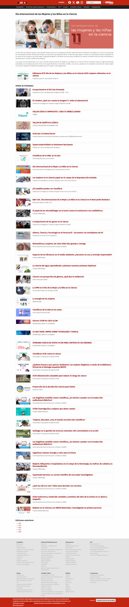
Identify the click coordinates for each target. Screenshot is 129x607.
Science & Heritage (46, 590)
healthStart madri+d (71, 553)
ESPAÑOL (61, 2)
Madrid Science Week (47, 580)
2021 (19, 529)
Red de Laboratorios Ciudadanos (50, 584)
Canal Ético (93, 582)
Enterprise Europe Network (24, 584)
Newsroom (20, 546)
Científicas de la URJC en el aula (46, 155)
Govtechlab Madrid (71, 562)
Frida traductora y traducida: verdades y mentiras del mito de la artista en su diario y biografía (70, 498)
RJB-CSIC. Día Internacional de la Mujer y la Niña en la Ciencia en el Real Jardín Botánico (71, 199)
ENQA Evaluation (45, 559)
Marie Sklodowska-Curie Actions (26, 579)
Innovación (20, 588)
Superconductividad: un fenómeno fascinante (53, 144)
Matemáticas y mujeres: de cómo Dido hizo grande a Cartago (59, 243)
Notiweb (68, 573)
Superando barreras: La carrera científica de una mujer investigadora (63, 475)
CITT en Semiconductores (97, 546)
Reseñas (68, 588)
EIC (17, 582)
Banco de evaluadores (47, 557)
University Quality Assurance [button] (35, 7)
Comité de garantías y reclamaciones (51, 553)
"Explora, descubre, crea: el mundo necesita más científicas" (59, 420)
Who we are (20, 544)
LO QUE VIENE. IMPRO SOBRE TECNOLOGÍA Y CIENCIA (55, 332)
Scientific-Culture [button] (75, 7)
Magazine (68, 590)
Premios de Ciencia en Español (25, 549)
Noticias (68, 577)
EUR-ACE (43, 566)
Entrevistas (69, 582)
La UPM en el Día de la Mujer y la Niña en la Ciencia (55, 288)
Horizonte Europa (21, 577)
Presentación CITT (95, 544)
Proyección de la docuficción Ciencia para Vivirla (54, 387)
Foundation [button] (19, 7)
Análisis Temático (46, 560)
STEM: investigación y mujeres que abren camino (54, 409)
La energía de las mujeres (44, 299)
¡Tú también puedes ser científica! (47, 188)
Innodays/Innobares (71, 564)
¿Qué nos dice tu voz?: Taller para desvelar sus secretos (57, 486)
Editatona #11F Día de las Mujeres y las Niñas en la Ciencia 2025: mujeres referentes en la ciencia (72, 74)
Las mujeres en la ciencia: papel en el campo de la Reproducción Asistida (65, 177)
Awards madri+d (21, 548)
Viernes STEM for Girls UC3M (45, 321)
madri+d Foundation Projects (25, 590)
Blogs (67, 584)
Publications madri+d (22, 551)
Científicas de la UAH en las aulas (47, 310)
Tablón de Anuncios (22, 560)
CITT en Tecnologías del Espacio (99, 555)
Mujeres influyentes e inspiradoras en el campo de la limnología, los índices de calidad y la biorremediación (72, 465)
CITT (91, 542)
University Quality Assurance (49, 542)
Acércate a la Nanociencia (44, 133)
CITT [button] (59, 7)
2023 (19, 525)
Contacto (19, 559)
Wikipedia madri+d (46, 586)
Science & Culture (46, 588)
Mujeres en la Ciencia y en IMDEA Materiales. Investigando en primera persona (67, 508)
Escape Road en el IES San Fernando (48, 89)
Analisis (68, 580)
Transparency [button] (96, 7)
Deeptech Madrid (70, 560)
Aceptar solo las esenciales (106, 600)
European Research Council (24, 580)
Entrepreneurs (70, 542)
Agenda (68, 586)
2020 (19, 532)
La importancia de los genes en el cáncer (50, 221)
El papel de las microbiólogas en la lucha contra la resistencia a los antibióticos (68, 210)
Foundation (20, 542)
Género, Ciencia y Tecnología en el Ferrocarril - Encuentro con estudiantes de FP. (68, 232)
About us (43, 544)
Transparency (94, 573)
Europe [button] (65, 7)
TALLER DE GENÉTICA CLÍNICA (45, 122)
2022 (19, 527)
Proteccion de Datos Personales (99, 580)
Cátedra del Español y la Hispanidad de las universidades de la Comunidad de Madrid (52, 593)
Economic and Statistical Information (100, 579)
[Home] (22, 2)
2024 (19, 523)
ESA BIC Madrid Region (72, 551)
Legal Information (95, 577)
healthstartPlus (70, 559)
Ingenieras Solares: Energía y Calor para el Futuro (54, 453)
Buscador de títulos (46, 555)
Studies (68, 557)
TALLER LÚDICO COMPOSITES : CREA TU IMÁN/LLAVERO (56, 111)
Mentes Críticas (70, 591)
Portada (68, 575)
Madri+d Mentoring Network (73, 549)
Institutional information (97, 575)
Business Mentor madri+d (73, 555)
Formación (19, 557)
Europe (19, 573)
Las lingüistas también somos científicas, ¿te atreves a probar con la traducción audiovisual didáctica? (68, 399)
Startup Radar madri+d (72, 546)
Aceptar (92, 600)
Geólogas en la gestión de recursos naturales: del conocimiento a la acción (65, 431)
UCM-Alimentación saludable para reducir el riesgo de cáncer (60, 376)
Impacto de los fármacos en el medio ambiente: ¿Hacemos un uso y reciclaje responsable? (72, 254)
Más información (18, 605)
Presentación (20, 575)
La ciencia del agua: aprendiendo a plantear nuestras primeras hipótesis (64, 265)
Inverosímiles (69, 579)
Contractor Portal (21, 553)
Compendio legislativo (23, 555)
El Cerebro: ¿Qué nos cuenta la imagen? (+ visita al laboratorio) (60, 100)
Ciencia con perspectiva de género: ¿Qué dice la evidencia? (58, 277)
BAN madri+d (69, 548)
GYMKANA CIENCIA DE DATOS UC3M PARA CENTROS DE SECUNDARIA (62, 343)
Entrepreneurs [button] (51, 7)
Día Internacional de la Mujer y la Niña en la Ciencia (55, 166)
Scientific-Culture (46, 573)
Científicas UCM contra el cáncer (47, 354)
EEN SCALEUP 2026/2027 (23, 586)
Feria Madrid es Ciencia (47, 575)
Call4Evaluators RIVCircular (24, 591)
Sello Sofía (44, 564)
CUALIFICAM (44, 562)
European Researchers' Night (49, 582)
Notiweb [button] (86, 7)
